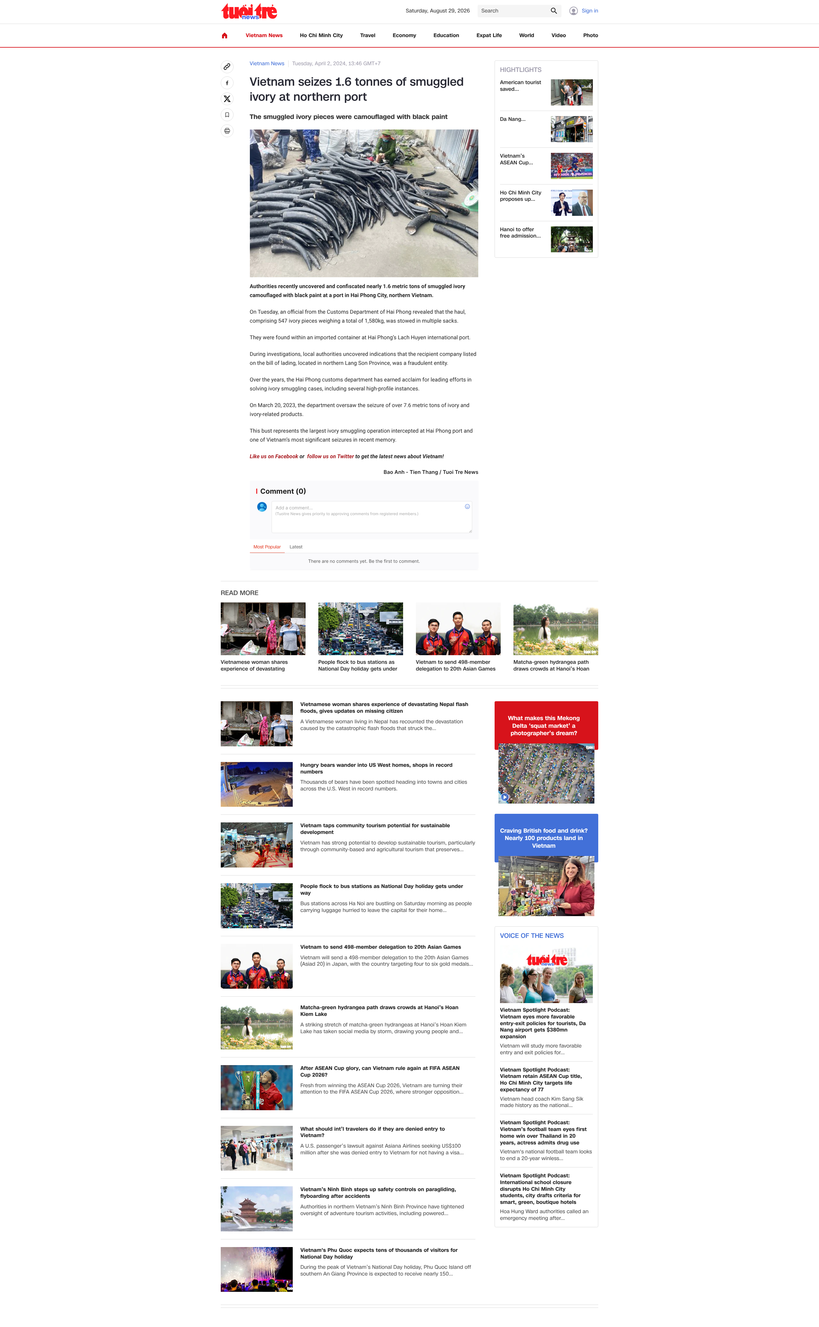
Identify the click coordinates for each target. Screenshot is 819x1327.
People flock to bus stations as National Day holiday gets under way (357, 665)
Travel (367, 35)
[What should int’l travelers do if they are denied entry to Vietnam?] (257, 1148)
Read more (239, 593)
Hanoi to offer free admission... (520, 233)
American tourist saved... (520, 86)
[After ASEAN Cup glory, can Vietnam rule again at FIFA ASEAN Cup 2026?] (257, 1087)
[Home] (224, 35)
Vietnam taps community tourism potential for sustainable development (375, 829)
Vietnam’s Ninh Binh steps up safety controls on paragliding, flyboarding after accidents (378, 1193)
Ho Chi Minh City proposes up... (520, 196)
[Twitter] (227, 98)
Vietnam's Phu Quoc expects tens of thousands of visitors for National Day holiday (378, 1253)
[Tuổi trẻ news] (249, 11)
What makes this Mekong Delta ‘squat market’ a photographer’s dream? (544, 726)
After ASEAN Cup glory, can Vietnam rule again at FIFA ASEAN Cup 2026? (380, 1072)
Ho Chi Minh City (321, 35)
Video (559, 35)
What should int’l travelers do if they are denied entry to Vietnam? (372, 1132)
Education (446, 35)
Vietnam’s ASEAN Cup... (516, 159)
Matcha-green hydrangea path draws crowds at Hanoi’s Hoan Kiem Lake (551, 665)
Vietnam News (264, 35)
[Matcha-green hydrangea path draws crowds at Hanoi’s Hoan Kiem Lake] (555, 629)
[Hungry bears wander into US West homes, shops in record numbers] (257, 784)
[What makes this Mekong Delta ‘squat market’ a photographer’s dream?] (546, 773)
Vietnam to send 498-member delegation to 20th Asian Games (456, 665)
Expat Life (489, 35)
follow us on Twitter (330, 456)
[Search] (554, 10)
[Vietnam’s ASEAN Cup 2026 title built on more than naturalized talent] (572, 166)
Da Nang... (513, 119)
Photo (591, 35)
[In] (227, 130)
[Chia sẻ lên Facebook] (227, 82)
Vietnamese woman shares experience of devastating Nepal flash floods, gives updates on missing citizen (254, 665)
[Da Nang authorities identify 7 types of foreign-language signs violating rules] (572, 129)
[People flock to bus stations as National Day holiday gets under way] (360, 629)
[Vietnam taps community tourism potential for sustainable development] (257, 845)
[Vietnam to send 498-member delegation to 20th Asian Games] (458, 629)
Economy (404, 35)
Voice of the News (532, 936)
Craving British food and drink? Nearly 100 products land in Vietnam (544, 838)
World (526, 35)
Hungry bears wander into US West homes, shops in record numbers (376, 768)
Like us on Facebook (274, 456)
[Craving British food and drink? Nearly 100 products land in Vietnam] (546, 886)
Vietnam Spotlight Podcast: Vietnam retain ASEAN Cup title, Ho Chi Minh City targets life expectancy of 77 (541, 1080)
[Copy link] (227, 66)
